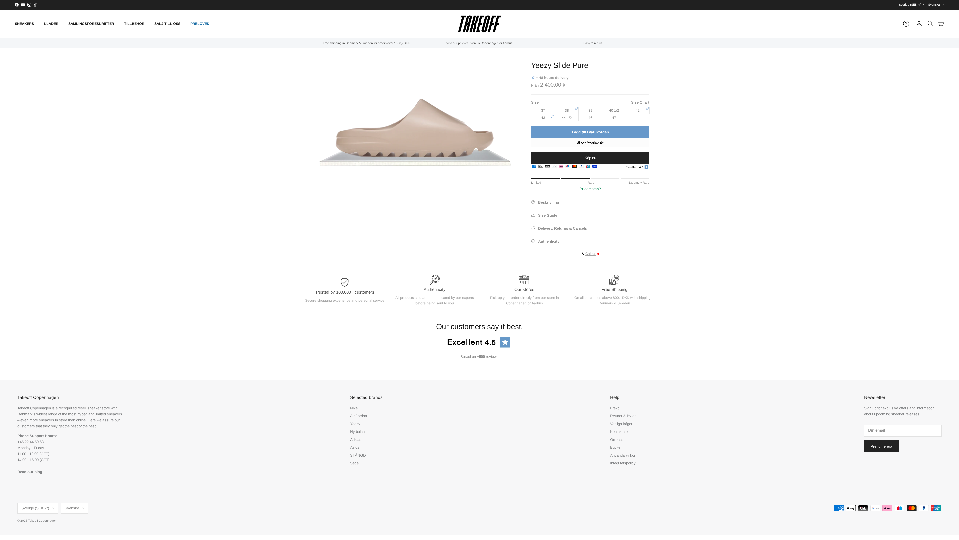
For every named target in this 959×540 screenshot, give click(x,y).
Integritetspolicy (623, 463)
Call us (590, 254)
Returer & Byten (623, 416)
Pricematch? (590, 189)
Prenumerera (881, 446)
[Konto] (918, 24)
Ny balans (358, 432)
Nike (354, 408)
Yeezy (355, 424)
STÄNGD (358, 455)
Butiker (616, 447)
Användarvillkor (622, 455)
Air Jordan (358, 416)
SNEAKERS (24, 24)
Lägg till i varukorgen (590, 132)
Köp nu (590, 158)
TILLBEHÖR (134, 24)
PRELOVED (199, 24)
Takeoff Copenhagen (42, 520)
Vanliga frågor (621, 424)
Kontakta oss (621, 432)
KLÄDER (51, 24)
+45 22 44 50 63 (30, 442)
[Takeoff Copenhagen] (479, 24)
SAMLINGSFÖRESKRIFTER (91, 24)
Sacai (354, 463)
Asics (354, 447)
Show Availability (590, 142)
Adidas (355, 440)
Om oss (616, 440)
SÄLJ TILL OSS (167, 24)
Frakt (614, 408)
